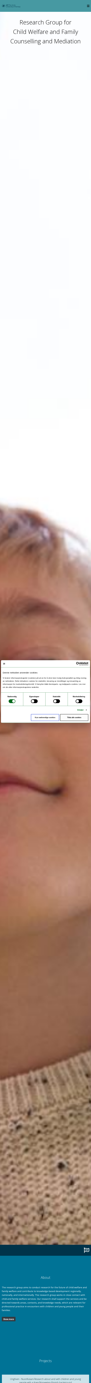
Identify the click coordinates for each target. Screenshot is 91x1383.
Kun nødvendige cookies (45, 717)
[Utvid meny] (88, 6)
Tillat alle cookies (74, 717)
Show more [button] (8, 1319)
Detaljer (80, 710)
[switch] (34, 701)
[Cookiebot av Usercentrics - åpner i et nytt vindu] (78, 664)
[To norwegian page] (86, 1250)
